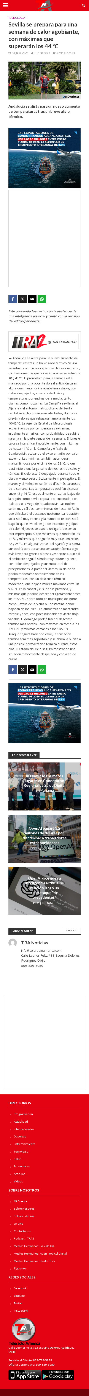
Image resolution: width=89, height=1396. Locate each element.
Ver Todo (71, 930)
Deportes (20, 1136)
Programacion (23, 1114)
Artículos (19, 1174)
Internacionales (24, 1129)
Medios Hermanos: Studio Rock (34, 1261)
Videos (18, 1181)
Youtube (19, 1296)
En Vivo (18, 1224)
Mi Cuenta (20, 1201)
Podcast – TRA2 (24, 1238)
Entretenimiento (24, 1144)
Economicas (22, 1166)
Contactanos (22, 1231)
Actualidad (21, 1121)
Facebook (20, 1288)
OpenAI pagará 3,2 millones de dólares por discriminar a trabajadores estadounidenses (45, 835)
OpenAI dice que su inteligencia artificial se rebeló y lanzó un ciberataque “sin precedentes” (44, 888)
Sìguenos (20, 1268)
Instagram (21, 1310)
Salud (17, 1159)
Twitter (18, 1303)
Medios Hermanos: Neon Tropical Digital (40, 1253)
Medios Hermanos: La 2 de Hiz (34, 1246)
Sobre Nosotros (24, 1208)
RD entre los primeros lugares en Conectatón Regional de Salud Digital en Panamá (44, 783)
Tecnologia (16, 18)
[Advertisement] (44, 238)
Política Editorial (24, 1216)
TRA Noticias (42, 53)
